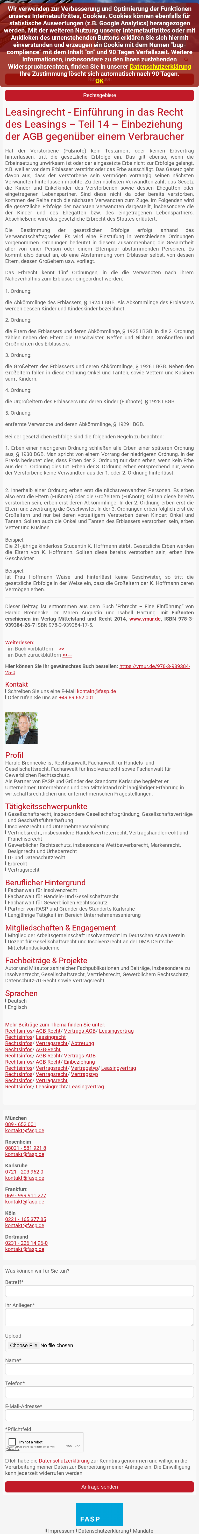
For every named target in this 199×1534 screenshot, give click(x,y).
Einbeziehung (79, 1062)
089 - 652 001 (20, 1124)
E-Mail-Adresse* (23, 1406)
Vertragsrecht (52, 1043)
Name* (13, 1360)
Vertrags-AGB (80, 1031)
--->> (59, 649)
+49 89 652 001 (76, 697)
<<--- (67, 655)
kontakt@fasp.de (96, 691)
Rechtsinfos (18, 1031)
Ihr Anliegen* (20, 1305)
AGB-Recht (48, 1031)
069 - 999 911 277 (25, 1195)
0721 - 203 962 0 (24, 1172)
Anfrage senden (99, 1487)
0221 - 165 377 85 (25, 1219)
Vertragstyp (84, 1068)
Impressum (61, 1531)
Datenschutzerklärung (160, 66)
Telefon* (15, 1383)
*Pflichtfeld (18, 1429)
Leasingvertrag (116, 1031)
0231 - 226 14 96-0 (26, 1243)
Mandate (143, 1531)
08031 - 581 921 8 (25, 1148)
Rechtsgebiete (99, 95)
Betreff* (14, 1282)
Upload (13, 1336)
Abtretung (82, 1043)
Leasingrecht (51, 1037)
